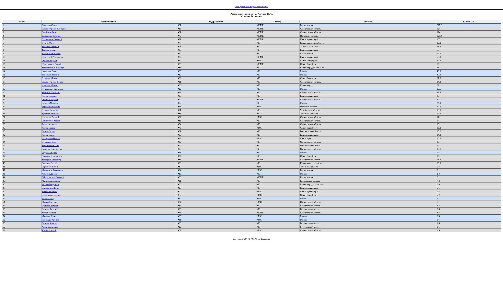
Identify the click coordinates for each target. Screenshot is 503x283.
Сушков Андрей (49, 60)
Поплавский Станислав (52, 89)
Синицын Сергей (50, 99)
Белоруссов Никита (51, 138)
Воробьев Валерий (50, 75)
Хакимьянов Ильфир (51, 53)
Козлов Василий (49, 96)
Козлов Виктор (49, 135)
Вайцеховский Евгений (53, 177)
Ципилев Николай (50, 205)
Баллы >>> (468, 21)
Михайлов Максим (51, 92)
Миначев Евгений (50, 46)
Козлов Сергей (48, 128)
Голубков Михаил (50, 78)
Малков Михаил (49, 202)
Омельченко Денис (50, 188)
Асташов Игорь (49, 124)
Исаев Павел (47, 198)
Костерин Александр (51, 159)
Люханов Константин (52, 149)
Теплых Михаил (49, 50)
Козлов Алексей (49, 212)
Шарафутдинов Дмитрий (54, 29)
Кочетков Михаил (50, 85)
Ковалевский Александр (53, 67)
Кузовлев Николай (50, 113)
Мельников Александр (52, 170)
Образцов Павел (49, 142)
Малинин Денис (49, 216)
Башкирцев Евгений (51, 36)
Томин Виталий (49, 230)
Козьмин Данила (49, 174)
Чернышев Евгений (51, 106)
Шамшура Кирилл (50, 220)
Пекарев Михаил (50, 103)
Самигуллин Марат (51, 120)
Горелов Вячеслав (50, 110)
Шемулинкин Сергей (51, 64)
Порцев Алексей (49, 223)
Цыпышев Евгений (50, 117)
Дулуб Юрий (48, 43)
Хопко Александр (50, 227)
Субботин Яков (49, 32)
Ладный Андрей (49, 152)
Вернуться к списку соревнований (251, 6)
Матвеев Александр (51, 181)
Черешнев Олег (49, 71)
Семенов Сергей (49, 163)
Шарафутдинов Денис (52, 82)
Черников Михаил (50, 145)
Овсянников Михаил (51, 195)
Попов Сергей (48, 131)
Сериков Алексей (50, 166)
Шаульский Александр (52, 57)
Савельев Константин (52, 156)
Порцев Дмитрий (50, 209)
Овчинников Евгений (52, 39)
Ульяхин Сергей (49, 191)
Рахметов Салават (50, 25)
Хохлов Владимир (50, 184)
